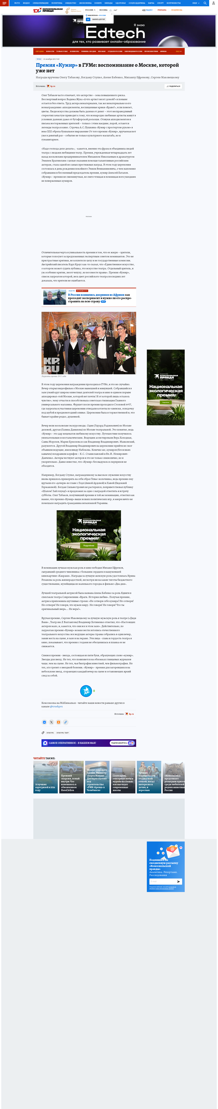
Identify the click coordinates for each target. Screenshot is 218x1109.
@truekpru (56, 706)
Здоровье (121, 3)
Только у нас (62, 51)
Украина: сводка (88, 51)
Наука (151, 3)
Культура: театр (63, 733)
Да (88, 19)
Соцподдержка (137, 3)
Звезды (109, 3)
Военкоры (74, 51)
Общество (70, 3)
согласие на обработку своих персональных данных (162, 888)
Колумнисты (174, 3)
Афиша (163, 51)
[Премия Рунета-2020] (72, 10)
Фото (17, 3)
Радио (149, 10)
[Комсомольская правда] (48, 10)
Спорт (160, 3)
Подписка (176, 10)
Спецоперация (40, 3)
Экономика (85, 3)
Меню (4, 3)
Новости (50, 51)
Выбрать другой (98, 19)
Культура (50, 733)
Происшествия (151, 51)
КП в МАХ (101, 51)
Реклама (162, 10)
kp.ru (52, 86)
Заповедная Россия (133, 51)
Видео (26, 3)
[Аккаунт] (213, 3)
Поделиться (174, 86)
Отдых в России (115, 51)
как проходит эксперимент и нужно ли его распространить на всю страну (100, 298)
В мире (98, 3)
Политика (56, 3)
